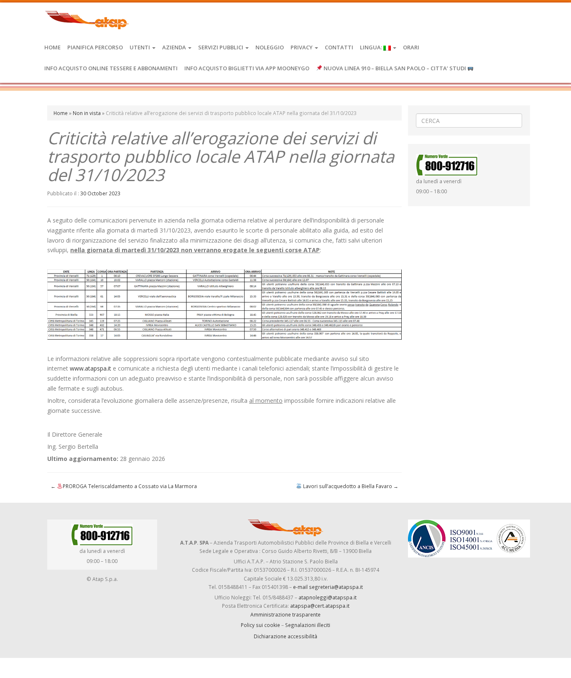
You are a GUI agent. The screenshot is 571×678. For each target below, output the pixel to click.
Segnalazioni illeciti (307, 625)
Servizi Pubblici (221, 47)
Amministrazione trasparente (285, 614)
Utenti (140, 47)
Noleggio (269, 47)
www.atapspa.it (90, 368)
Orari (411, 47)
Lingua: (371, 47)
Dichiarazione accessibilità (285, 636)
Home (52, 47)
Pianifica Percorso (95, 47)
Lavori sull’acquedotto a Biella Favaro (350, 486)
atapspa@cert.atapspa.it (319, 605)
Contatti (339, 47)
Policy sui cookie (260, 625)
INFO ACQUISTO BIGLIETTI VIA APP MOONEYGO (246, 68)
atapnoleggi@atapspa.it (327, 597)
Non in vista (87, 113)
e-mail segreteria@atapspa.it (328, 586)
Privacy (302, 47)
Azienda (174, 47)
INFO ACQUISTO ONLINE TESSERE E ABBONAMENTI (111, 68)
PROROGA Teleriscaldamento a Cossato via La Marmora (124, 486)
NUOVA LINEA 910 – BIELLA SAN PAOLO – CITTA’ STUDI (394, 68)
